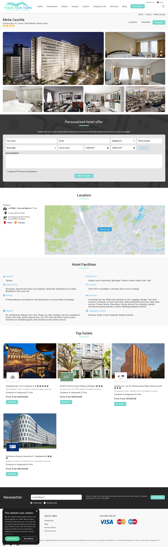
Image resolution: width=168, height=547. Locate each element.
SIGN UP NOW (158, 497)
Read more (9, 534)
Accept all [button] (12, 539)
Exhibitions (49, 521)
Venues (75, 6)
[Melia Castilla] (53, 58)
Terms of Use (50, 531)
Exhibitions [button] (52, 6)
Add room (144, 148)
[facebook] (4, 544)
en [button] (160, 2)
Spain (45, 23)
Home (40, 6)
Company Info (99, 6)
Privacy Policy (50, 528)
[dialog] (20, 526)
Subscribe (37, 503)
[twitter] (11, 544)
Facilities (145, 22)
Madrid (40, 23)
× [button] (37, 511)
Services (114, 6)
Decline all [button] (29, 539)
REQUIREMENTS (12, 153)
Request (159, 22)
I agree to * (22, 172)
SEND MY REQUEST (84, 176)
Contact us (150, 2)
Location (132, 22)
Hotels (64, 6)
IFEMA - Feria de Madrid (21, 208)
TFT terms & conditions (26, 172)
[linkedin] (18, 544)
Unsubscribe (52, 503)
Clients (85, 6)
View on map (105, 229)
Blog (124, 6)
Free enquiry (137, 6)
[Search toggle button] (163, 6)
